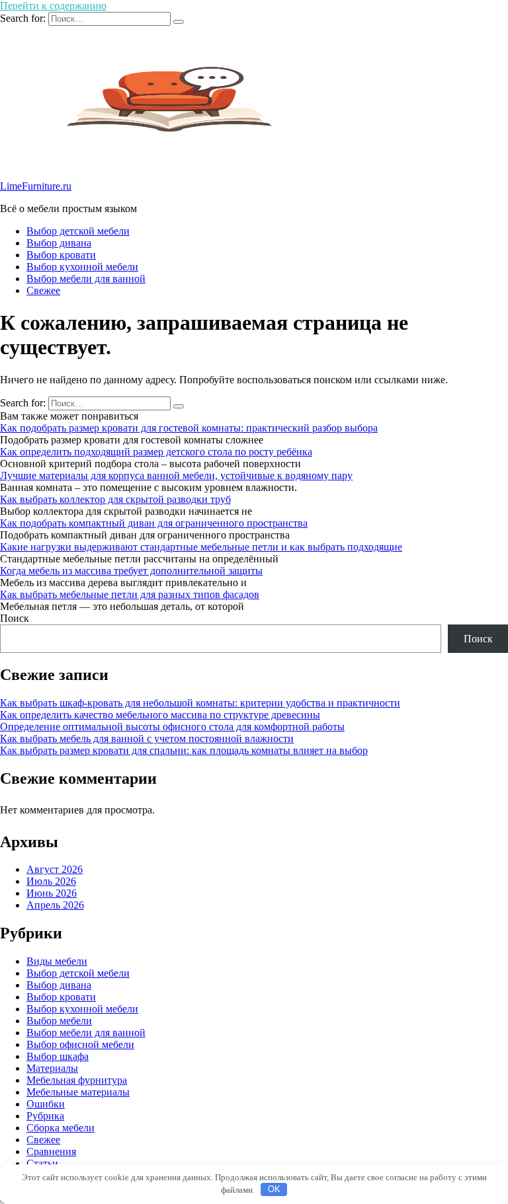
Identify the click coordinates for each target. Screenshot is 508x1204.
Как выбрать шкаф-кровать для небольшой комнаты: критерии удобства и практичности (200, 702)
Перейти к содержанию (53, 5)
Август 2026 (54, 869)
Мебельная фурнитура (76, 1080)
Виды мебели (56, 961)
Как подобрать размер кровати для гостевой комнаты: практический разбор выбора (189, 427)
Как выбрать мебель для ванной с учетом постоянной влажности (147, 738)
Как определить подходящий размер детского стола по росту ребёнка (156, 451)
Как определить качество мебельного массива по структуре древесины (160, 714)
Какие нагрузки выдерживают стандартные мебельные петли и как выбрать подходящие (201, 546)
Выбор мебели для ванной (86, 278)
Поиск (14, 618)
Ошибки (45, 1104)
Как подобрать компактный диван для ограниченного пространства (154, 523)
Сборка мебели (60, 1127)
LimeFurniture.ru (35, 186)
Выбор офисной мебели (80, 1044)
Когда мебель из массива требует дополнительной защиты (131, 570)
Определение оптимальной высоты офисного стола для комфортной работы (172, 726)
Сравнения (51, 1151)
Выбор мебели (59, 1020)
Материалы (52, 1068)
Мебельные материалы (78, 1092)
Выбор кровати (61, 254)
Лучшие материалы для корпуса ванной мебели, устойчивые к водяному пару (176, 475)
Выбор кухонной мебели (82, 266)
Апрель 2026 (55, 905)
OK (274, 1189)
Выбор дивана (58, 242)
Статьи (42, 1163)
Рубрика (45, 1115)
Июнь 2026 (51, 893)
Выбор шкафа (57, 1056)
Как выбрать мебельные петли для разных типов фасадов (129, 594)
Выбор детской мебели (78, 231)
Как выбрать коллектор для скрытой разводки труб (115, 499)
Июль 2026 (51, 881)
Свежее (43, 290)
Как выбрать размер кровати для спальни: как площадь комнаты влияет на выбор (184, 750)
